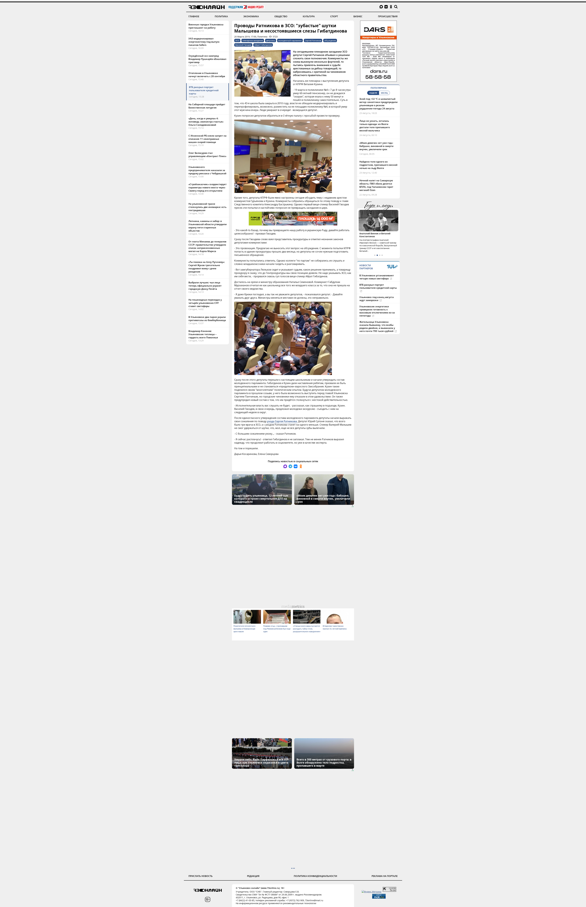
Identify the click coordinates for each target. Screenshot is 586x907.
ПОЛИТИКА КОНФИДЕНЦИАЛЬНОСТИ (315, 876)
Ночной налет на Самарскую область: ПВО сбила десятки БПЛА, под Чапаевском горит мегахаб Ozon (376, 185)
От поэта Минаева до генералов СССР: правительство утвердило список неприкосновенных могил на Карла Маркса (207, 246)
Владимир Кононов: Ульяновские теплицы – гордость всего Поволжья (203, 334)
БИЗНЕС (357, 16)
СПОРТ (334, 16)
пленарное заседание (252, 40)
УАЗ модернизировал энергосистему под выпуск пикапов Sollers (204, 41)
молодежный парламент (290, 40)
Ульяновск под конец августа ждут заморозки (376, 302)
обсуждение (330, 40)
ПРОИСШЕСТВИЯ (388, 16)
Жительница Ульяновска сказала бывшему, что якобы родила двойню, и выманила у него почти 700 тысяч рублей (377, 329)
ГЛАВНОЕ (193, 16)
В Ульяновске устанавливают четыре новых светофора (376, 280)
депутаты (270, 40)
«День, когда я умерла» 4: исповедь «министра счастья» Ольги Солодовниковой (205, 121)
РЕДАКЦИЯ (253, 876)
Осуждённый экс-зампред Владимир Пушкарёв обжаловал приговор (207, 59)
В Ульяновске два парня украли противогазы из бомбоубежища (207, 318)
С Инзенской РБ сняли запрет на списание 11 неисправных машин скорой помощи (207, 139)
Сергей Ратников (313, 40)
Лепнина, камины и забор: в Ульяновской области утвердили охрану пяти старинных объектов (207, 225)
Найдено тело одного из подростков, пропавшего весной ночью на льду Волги (378, 165)
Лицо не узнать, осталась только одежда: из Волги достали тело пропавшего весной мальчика (374, 125)
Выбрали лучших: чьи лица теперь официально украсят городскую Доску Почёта (205, 285)
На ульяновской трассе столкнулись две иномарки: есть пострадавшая (207, 207)
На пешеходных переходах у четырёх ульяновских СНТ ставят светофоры (205, 303)
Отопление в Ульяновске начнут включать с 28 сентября (206, 74)
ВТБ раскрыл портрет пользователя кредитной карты (204, 90)
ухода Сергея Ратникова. (282, 421)
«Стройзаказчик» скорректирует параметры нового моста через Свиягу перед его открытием (207, 187)
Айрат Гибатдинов (263, 45)
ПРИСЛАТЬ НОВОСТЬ (200, 876)
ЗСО (237, 40)
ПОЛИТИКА (221, 16)
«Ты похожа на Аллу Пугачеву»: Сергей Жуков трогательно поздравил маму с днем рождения (206, 266)
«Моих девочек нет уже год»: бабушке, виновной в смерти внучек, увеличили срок (376, 146)
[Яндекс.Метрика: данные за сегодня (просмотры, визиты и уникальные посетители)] (371, 891)
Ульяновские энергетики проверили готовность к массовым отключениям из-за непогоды (377, 314)
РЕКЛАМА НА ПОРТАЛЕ (385, 876)
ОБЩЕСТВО (280, 16)
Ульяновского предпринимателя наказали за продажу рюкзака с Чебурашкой (207, 170)
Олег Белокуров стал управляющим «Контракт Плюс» (207, 154)
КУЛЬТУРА (309, 16)
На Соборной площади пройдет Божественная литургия (206, 106)
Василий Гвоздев (243, 45)
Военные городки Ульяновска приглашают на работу (205, 26)
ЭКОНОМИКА (251, 16)
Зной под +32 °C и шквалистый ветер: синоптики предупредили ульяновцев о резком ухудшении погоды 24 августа (378, 103)
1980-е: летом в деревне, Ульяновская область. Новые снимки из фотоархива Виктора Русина (376, 238)
